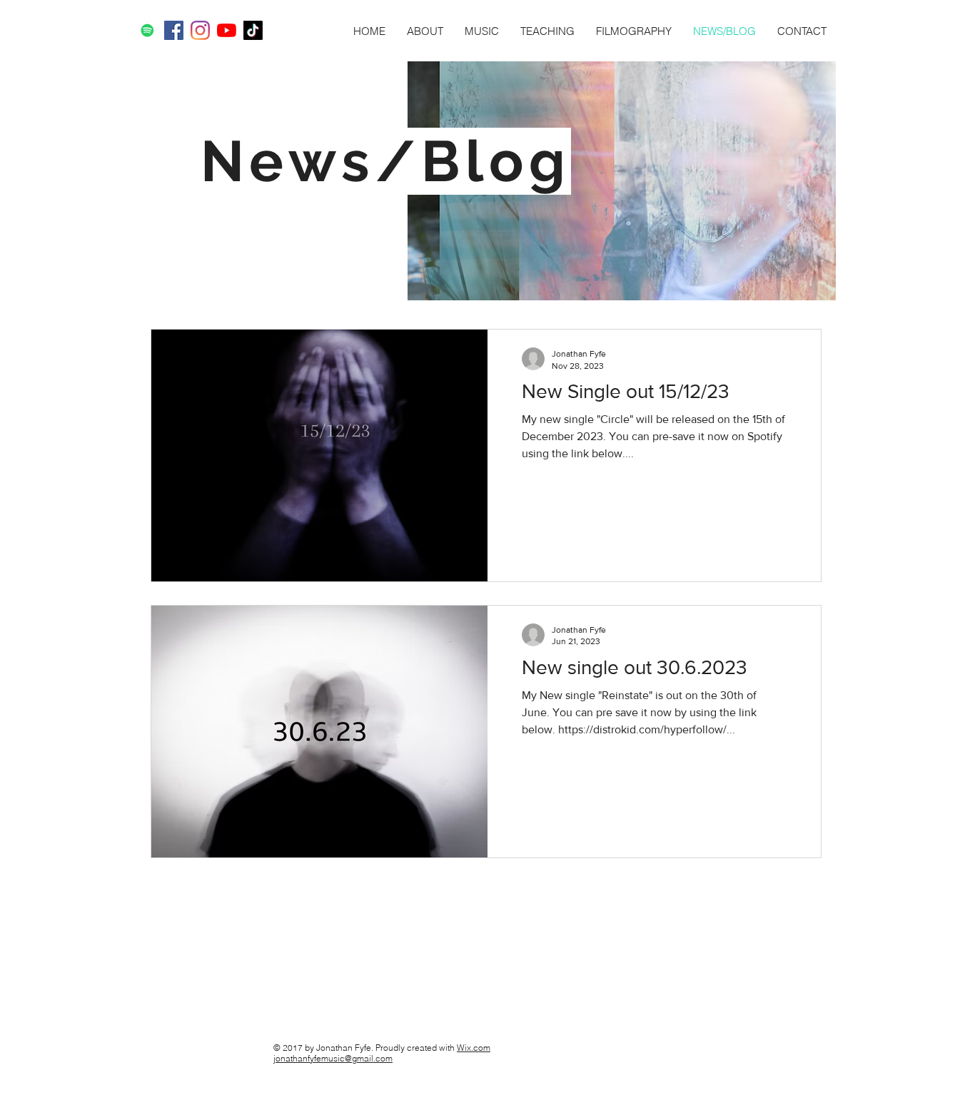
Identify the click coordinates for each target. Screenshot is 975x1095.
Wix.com (473, 1047)
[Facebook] (173, 30)
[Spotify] (147, 30)
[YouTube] (226, 30)
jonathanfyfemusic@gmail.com (333, 1058)
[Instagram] (200, 30)
